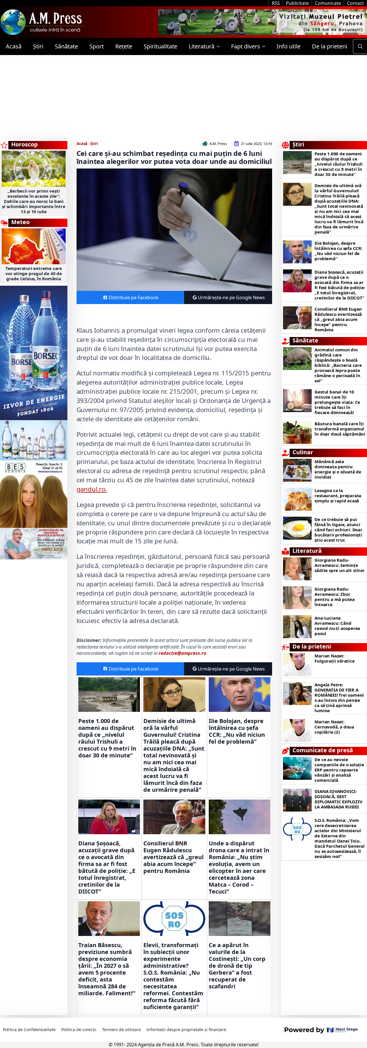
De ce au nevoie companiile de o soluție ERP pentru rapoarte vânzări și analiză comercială (339, 770)
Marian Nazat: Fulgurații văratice (334, 658)
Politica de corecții (78, 1029)
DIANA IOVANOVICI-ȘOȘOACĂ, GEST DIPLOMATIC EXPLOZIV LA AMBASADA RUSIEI (338, 799)
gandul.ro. (92, 489)
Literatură (201, 46)
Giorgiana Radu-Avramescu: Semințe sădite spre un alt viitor (339, 565)
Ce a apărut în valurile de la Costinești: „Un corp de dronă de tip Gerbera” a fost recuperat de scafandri (237, 966)
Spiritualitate (160, 46)
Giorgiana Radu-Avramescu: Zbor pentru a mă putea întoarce (335, 596)
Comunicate (328, 3)
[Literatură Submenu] (219, 46)
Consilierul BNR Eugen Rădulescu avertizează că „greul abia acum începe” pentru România (173, 857)
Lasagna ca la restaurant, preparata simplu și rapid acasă (338, 495)
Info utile (288, 46)
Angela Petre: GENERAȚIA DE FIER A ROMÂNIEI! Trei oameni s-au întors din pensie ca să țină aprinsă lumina (339, 697)
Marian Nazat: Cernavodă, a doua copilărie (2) (334, 726)
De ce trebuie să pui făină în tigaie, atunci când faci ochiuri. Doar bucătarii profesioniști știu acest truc (338, 529)
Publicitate (297, 3)
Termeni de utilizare (121, 1029)
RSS (276, 3)
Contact (355, 3)
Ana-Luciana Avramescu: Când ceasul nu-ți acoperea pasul (337, 625)
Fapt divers (245, 46)
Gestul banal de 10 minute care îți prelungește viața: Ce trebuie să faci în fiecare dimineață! (337, 402)
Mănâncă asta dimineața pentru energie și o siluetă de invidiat (338, 469)
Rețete (123, 46)
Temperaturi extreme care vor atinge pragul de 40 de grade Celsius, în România (33, 273)
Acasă (14, 46)
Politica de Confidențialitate (29, 1029)
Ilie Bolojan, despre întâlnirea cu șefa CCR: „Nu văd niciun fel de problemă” (237, 731)
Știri (38, 46)
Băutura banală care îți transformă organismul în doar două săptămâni (340, 428)
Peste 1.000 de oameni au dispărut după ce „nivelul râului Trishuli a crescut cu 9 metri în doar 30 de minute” (107, 738)
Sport (96, 46)
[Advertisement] (183, 98)
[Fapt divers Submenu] (265, 46)
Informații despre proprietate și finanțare (186, 1029)
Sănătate (66, 46)
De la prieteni (329, 46)
